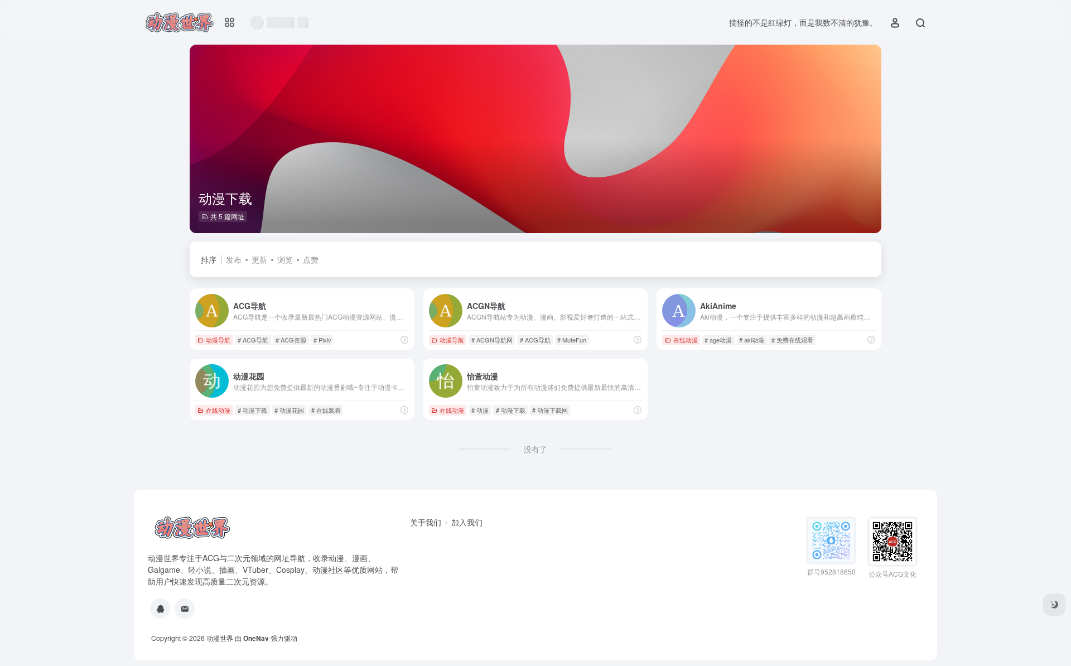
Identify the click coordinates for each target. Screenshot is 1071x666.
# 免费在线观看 (792, 339)
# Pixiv (322, 339)
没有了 (535, 449)
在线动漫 (685, 339)
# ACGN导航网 (492, 339)
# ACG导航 (253, 339)
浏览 (285, 259)
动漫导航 (218, 339)
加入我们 (467, 522)
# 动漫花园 (289, 410)
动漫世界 (219, 638)
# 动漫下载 (252, 410)
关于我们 (425, 522)
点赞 (311, 259)
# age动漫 (718, 339)
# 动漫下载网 (550, 410)
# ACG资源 (291, 339)
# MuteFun (571, 339)
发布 (234, 259)
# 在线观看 (326, 410)
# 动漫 (480, 410)
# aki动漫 (751, 339)
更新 (259, 259)
